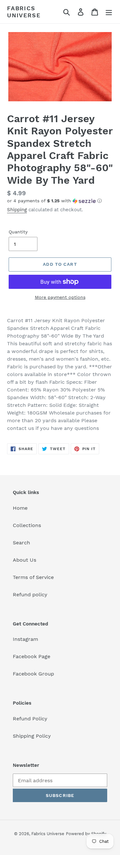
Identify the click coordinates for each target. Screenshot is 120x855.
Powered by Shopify (86, 833)
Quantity (18, 231)
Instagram (25, 639)
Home (20, 508)
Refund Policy (30, 719)
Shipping (17, 210)
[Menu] (109, 11)
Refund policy (30, 594)
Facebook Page (31, 656)
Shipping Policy (32, 736)
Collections (27, 525)
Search (21, 543)
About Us (24, 560)
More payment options (60, 297)
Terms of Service (33, 577)
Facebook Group (33, 674)
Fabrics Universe (23, 12)
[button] (60, 201)
